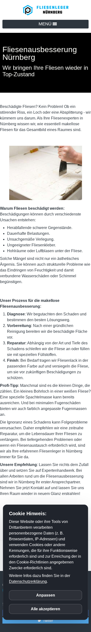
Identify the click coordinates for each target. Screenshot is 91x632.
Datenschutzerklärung (28, 581)
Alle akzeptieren (45, 609)
